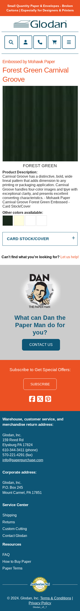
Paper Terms (12, 568)
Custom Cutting (14, 529)
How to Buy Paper (16, 561)
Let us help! (69, 257)
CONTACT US (41, 345)
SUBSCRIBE (40, 384)
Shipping (9, 515)
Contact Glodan (14, 536)
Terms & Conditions (55, 598)
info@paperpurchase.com (22, 460)
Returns (8, 522)
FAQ (6, 555)
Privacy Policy (40, 603)
